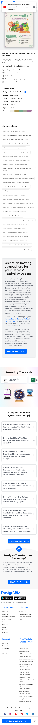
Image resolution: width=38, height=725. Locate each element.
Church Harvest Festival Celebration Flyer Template (15, 139)
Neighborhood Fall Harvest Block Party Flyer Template (16, 152)
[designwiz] (5, 714)
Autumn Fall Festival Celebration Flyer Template (15, 164)
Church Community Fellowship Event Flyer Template (16, 199)
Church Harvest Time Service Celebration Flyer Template (17, 249)
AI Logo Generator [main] (24, 669)
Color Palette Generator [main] (26, 696)
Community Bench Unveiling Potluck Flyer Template (16, 143)
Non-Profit (5, 632)
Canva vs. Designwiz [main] (25, 614)
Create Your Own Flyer (14, 351)
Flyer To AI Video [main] (24, 672)
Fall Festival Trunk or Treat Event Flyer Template (14, 211)
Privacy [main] (27, 708)
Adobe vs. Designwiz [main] (25, 616)
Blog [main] (20, 619)
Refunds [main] (21, 708)
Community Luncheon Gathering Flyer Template (15, 240)
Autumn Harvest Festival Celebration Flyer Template (16, 182)
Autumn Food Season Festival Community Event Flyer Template (19, 220)
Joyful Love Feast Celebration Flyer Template (14, 148)
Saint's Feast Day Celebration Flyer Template (14, 228)
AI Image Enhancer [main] (24, 688)
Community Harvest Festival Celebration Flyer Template (17, 135)
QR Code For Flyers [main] (24, 693)
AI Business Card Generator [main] (27, 659)
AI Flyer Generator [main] (24, 646)
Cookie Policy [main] (18, 710)
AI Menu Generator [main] (24, 651)
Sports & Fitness (6, 619)
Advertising (5, 611)
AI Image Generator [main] (24, 674)
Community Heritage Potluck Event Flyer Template (15, 156)
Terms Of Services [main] (12, 708)
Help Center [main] (5, 643)
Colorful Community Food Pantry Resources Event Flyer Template (17, 169)
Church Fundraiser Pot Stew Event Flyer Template (15, 232)
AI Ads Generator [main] (24, 666)
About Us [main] (4, 653)
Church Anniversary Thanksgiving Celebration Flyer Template (18, 203)
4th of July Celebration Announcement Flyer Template (16, 186)
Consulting (5, 614)
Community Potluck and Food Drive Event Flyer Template (17, 244)
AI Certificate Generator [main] (26, 661)
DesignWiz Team (18, 92)
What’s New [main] (5, 648)
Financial (4, 622)
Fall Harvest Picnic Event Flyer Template (13, 215)
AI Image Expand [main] (24, 691)
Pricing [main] (21, 622)
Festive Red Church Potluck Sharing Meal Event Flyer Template (18, 207)
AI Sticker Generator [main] (25, 677)
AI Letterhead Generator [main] (26, 664)
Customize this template (18, 721)
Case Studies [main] (22, 611)
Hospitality (5, 624)
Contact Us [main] (5, 645)
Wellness (4, 635)
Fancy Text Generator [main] (25, 699)
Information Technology (8, 616)
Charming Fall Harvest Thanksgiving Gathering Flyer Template (18, 178)
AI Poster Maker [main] (23, 648)
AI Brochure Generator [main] (25, 653)
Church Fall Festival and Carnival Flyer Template (14, 174)
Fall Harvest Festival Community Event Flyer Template (16, 160)
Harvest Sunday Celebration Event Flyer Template (15, 224)
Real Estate (5, 629)
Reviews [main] (4, 651)
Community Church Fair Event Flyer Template (14, 195)
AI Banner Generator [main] (25, 656)
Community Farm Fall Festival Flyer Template (14, 131)
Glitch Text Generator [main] (25, 701)
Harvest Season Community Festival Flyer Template (15, 236)
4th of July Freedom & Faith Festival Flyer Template (15, 190)
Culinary (4, 627)
